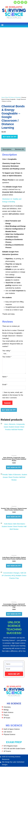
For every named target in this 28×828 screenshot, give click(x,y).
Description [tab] (7, 149)
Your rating (6, 350)
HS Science (12, 97)
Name (5, 377)
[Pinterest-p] (25, 2)
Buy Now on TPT (9, 137)
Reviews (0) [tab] (19, 149)
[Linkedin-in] (15, 2)
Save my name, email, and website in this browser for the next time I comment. (12, 395)
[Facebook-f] (22, 2)
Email (4, 384)
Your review (6, 357)
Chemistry (18, 97)
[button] (2, 25)
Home (3, 97)
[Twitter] (18, 2)
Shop (6, 97)
